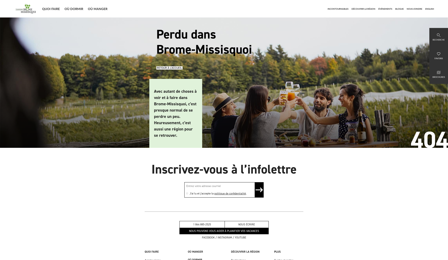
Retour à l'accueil (169, 68)
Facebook (208, 237)
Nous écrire (246, 224)
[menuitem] (429, 8)
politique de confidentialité (230, 193)
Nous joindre (414, 8)
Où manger (195, 252)
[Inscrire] (259, 189)
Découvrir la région (245, 252)
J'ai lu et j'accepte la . (218, 193)
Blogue (399, 8)
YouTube (240, 237)
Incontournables (338, 8)
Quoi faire (51, 9)
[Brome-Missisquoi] (25, 8)
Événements (385, 8)
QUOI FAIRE (152, 252)
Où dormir (74, 9)
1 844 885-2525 (202, 224)
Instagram (225, 237)
